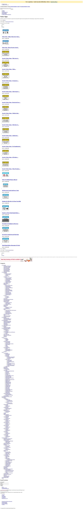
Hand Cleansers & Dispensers (10, 470)
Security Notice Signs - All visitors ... (10, 157)
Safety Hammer (8, 344)
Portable (5, 326)
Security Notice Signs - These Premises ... (11, 168)
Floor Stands (7, 355)
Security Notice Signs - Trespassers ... (10, 80)
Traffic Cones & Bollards (10, 365)
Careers (3, 495)
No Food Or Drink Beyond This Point (10, 234)
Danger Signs (7, 371)
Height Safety (7, 456)
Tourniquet (7, 346)
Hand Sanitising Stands (5, 477)
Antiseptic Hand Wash (9, 302)
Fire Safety (5, 444)
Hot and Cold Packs (8, 312)
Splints (6, 345)
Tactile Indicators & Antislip (11, 364)
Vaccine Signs (7, 369)
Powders (7, 275)
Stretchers (5, 351)
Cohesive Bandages (8, 278)
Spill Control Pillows (7, 422)
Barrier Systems (9, 360)
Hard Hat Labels (8, 451)
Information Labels (8, 452)
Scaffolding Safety (8, 463)
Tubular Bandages (8, 282)
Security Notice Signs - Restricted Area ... (11, 102)
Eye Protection (6, 329)
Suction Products (8, 350)
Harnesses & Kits (8, 449)
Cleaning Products (8, 469)
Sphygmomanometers (7, 322)
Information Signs (6, 368)
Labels (6, 457)
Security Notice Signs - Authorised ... (10, 135)
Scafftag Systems (8, 464)
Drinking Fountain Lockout (11, 459)
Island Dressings (8, 289)
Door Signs (7, 372)
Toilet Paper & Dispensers (9, 472)
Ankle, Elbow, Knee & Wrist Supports (11, 310)
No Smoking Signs (8, 383)
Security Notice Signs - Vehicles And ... (10, 113)
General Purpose (8, 399)
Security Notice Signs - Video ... (9, 69)
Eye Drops (7, 296)
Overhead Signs (8, 385)
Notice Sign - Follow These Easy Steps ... (11, 36)
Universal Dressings (8, 293)
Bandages (5, 276)
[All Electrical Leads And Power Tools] (5, 188)
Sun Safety (5, 336)
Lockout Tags (7, 461)
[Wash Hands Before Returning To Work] (5, 243)
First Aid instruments (6, 300)
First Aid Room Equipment (7, 318)
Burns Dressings (8, 286)
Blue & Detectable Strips (9, 285)
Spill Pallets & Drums (8, 415)
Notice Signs (7, 384)
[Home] (3, 10)
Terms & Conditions (5, 503)
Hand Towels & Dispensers (9, 471)
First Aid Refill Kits (6, 270)
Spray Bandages (8, 280)
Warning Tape (7, 366)
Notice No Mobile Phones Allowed (9, 179)
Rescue (3, 337)
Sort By (1, 21)
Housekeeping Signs (8, 377)
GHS (3, 478)
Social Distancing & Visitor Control (7, 396)
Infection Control (6, 301)
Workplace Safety (4, 437)
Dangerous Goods (6, 440)
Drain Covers (5, 409)
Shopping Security (4, 502)
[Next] (3, 255)
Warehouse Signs (6, 395)
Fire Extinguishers (8, 447)
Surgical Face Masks (6, 314)
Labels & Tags (6, 450)
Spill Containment (6, 414)
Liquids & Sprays (8, 274)
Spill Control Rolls (6, 425)
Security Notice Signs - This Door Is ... (10, 124)
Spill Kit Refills (6, 404)
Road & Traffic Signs (8, 394)
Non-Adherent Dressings (9, 290)
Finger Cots (5, 298)
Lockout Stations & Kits (9, 460)
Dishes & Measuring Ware (7, 321)
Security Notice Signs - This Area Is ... (10, 58)
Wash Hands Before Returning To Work (11, 245)
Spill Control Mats (6, 416)
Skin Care (5, 475)
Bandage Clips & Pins (9, 277)
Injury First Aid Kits (6, 268)
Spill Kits (5, 398)
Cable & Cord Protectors (7, 439)
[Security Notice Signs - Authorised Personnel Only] (5, 133)
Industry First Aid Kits (7, 267)
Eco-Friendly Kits (9, 400)
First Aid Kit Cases (4, 325)
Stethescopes (5, 323)
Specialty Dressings (8, 292)
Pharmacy (5, 306)
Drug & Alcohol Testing (7, 443)
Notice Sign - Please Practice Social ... (10, 47)
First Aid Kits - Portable (7, 266)
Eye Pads (7, 297)
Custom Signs (6, 367)
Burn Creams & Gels (7, 283)
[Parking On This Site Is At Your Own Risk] (5, 199)
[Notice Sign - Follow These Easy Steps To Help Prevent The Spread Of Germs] (5, 34)
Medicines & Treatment (9, 307)
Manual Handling (6, 466)
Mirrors (8, 362)
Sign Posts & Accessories (9, 391)
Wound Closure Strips (7, 316)
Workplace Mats (6, 473)
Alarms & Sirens (8, 342)
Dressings (5, 284)
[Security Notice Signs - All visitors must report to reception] (5, 155)
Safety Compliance (8, 462)
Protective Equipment (8, 408)
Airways (7, 348)
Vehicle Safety (7, 442)
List (4, 20)
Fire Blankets (7, 446)
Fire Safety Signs (8, 374)
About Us (3, 494)
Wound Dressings (8, 294)
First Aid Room (4, 317)
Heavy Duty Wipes (6, 334)
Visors (6, 333)
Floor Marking (8, 354)
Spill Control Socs (6, 428)
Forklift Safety (7, 455)
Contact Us (3, 497)
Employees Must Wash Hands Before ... (11, 212)
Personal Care (6, 305)
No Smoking (5, 467)
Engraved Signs (8, 373)
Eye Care (5, 295)
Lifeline (7, 340)
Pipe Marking (7, 356)
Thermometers (6, 324)
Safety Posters (6, 468)
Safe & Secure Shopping (5, 488)
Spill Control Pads (6, 419)
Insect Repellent (6, 304)
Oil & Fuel (7, 406)
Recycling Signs (8, 388)
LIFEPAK (7, 339)
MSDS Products (8, 441)
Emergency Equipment (7, 341)
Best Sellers (3, 496)
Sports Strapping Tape (9, 313)
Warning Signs (8, 392)
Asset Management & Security (8, 438)
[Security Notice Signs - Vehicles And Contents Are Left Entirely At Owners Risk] (5, 111)
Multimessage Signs (8, 382)
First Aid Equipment (5, 320)
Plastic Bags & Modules (7, 308)
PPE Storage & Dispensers (7, 335)
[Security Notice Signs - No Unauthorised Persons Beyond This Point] (5, 144)
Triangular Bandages (8, 281)
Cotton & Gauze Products (9, 287)
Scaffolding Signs (8, 390)
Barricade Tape (8, 353)
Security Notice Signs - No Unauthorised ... (11, 146)
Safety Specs (7, 330)
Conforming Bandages (9, 279)
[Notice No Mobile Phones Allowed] (5, 177)
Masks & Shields (8, 349)
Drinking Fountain (8, 465)
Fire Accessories (8, 445)
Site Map (3, 504)
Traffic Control (8, 359)
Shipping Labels (8, 454)
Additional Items (6, 407)
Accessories (7, 448)
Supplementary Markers (10, 357)
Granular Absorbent (6, 410)
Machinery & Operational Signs (10, 379)
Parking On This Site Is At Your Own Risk (11, 201)
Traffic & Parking (6, 476)
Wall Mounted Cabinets (7, 327)
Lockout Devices (8, 458)
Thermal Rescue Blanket (7, 315)
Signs (3, 352)
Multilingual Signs (8, 381)
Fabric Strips (7, 288)
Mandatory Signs (8, 380)
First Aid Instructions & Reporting (8, 299)
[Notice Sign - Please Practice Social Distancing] (5, 45)
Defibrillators (5, 338)
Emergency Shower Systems (9, 343)
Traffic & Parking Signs (7, 393)
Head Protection (6, 332)
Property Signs (8, 387)
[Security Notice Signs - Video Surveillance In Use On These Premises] (5, 67)
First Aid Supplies (4, 272)
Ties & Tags (9, 358)
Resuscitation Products (7, 347)
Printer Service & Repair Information (7, 501)
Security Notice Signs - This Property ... (11, 91)
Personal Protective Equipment (6, 328)
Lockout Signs (8, 378)
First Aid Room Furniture (7, 319)
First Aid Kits (4, 265)
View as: (1, 20)
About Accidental (4, 487)
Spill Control (4, 397)
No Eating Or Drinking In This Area (10, 223)
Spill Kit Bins (6, 431)
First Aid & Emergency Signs (10, 375)
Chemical (7, 405)
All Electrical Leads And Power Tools (10, 190)
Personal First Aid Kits (7, 269)
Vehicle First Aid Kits (7, 271)
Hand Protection (6, 331)
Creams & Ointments (8, 273)
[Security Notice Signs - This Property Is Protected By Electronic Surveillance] (5, 89)
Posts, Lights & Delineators (11, 363)
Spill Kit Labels (6, 434)
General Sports (8, 311)
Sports (5, 309)
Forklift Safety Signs (8, 376)
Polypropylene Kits (10, 401)
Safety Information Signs (9, 389)
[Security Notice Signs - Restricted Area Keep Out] (5, 100)
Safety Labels (7, 453)
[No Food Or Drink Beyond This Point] (5, 232)
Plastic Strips (7, 291)
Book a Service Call (5, 498)
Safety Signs (5, 370)
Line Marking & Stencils (10, 361)
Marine (5, 413)
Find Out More (54, 1)
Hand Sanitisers (8, 303)
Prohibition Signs (8, 386)
